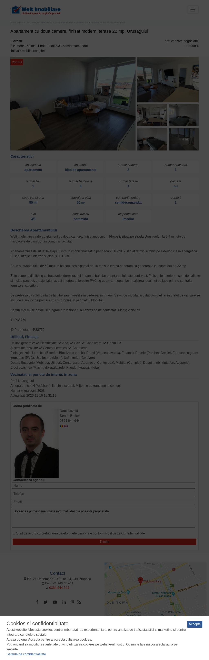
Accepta (195, 624)
